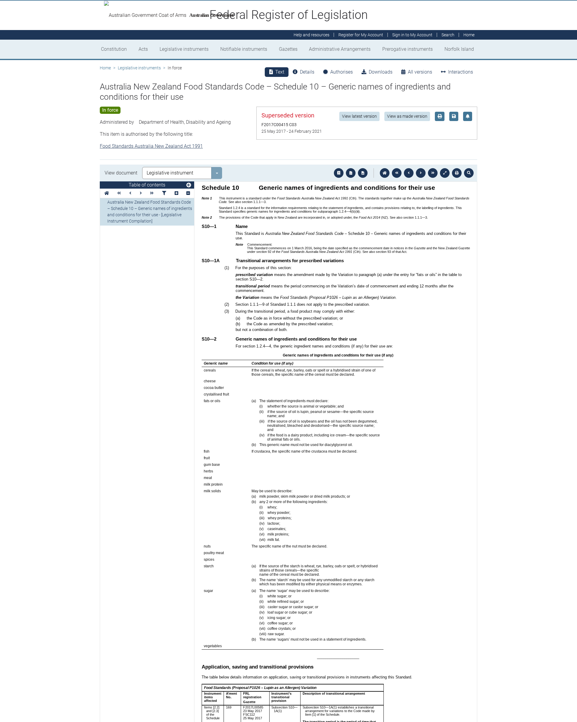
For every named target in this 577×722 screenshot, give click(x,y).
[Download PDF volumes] (351, 173)
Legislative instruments (184, 49)
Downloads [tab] (380, 72)
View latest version (359, 116)
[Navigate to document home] (384, 173)
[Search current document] (469, 173)
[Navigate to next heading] (141, 193)
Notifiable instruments (243, 49)
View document (121, 173)
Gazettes (288, 49)
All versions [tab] (420, 72)
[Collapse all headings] (188, 193)
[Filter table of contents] (164, 193)
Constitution (114, 49)
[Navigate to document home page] (107, 193)
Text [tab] (279, 72)
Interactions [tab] (460, 72)
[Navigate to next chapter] (433, 173)
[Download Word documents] (363, 173)
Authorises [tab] (341, 72)
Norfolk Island (459, 49)
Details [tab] (307, 72)
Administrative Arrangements (340, 49)
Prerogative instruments (407, 49)
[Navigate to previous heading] (130, 193)
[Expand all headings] (176, 193)
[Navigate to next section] (421, 173)
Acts (143, 49)
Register (360, 34)
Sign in (412, 34)
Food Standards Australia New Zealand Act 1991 (151, 146)
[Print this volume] (457, 173)
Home (105, 67)
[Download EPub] (338, 173)
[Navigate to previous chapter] (396, 173)
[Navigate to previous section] (409, 173)
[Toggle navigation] (189, 185)
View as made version (407, 116)
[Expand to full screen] (445, 173)
